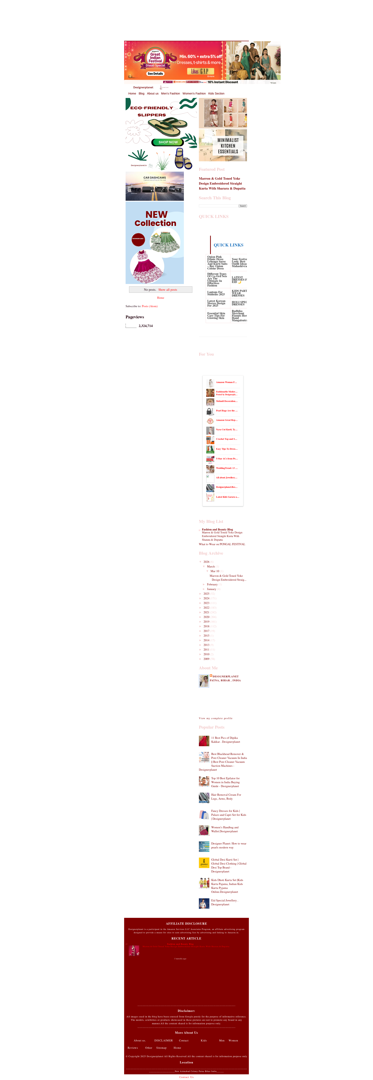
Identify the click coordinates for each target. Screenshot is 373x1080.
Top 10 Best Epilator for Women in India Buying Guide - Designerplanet (225, 782)
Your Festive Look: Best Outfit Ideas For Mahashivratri (242, 262)
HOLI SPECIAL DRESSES (242, 303)
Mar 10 (215, 571)
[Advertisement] (186, 20)
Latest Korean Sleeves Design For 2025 (216, 303)
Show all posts (167, 289)
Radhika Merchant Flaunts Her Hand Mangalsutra (240, 315)
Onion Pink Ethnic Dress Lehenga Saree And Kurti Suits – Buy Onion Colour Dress (217, 262)
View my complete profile (216, 718)
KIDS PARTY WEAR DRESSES (240, 293)
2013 (207, 645)
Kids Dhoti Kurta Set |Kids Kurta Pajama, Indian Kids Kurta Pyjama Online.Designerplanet (227, 886)
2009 (207, 659)
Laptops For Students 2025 (216, 293)
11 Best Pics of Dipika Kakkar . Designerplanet (225, 740)
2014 (207, 640)
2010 (207, 654)
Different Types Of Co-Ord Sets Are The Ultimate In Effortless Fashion (217, 280)
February (212, 584)
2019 (207, 621)
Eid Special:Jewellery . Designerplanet (224, 902)
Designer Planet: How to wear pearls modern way (228, 845)
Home (132, 93)
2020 (207, 617)
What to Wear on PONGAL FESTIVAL (222, 544)
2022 (207, 608)
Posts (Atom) (150, 306)
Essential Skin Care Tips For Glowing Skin (216, 315)
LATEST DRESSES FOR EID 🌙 (241, 279)
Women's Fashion (194, 93)
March (211, 566)
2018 (207, 626)
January (212, 589)
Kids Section (216, 93)
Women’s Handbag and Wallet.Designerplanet (225, 829)
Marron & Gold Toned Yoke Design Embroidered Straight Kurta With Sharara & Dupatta (222, 183)
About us (153, 93)
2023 (207, 603)
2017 (207, 631)
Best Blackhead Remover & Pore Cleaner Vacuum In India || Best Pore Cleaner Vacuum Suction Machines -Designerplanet (223, 762)
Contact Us (186, 1077)
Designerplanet (226, 676)
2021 (207, 612)
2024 (207, 598)
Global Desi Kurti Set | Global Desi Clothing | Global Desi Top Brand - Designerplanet (229, 865)
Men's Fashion (170, 93)
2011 (207, 649)
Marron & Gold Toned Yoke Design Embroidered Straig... (228, 578)
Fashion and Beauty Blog (217, 529)
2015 (207, 635)
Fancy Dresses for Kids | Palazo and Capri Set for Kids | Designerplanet (228, 815)
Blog (141, 93)
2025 (207, 594)
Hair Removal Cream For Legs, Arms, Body (226, 797)
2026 (207, 562)
